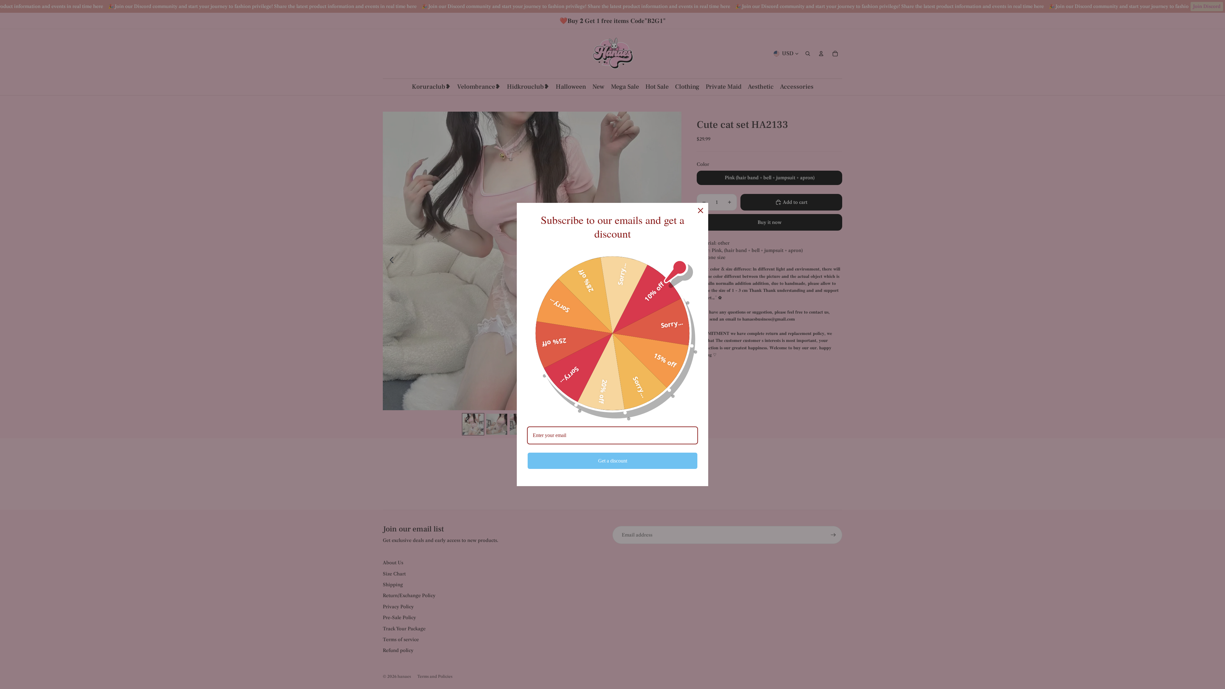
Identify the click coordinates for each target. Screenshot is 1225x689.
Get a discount (612, 460)
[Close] (700, 210)
